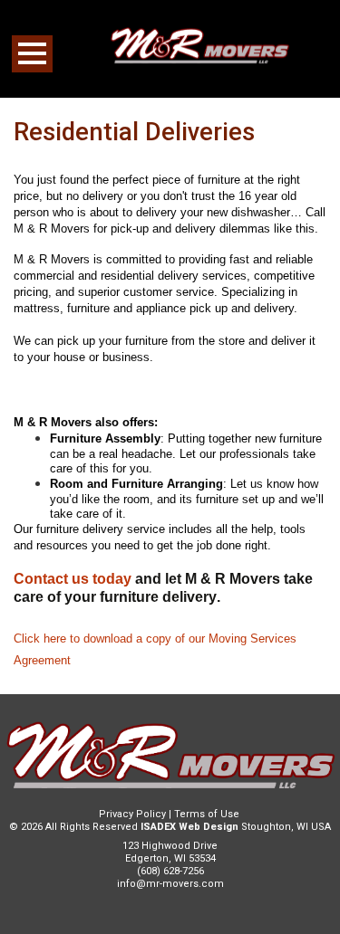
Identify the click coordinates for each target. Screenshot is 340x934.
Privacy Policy (132, 814)
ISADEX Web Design (189, 827)
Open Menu (32, 53)
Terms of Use (206, 814)
